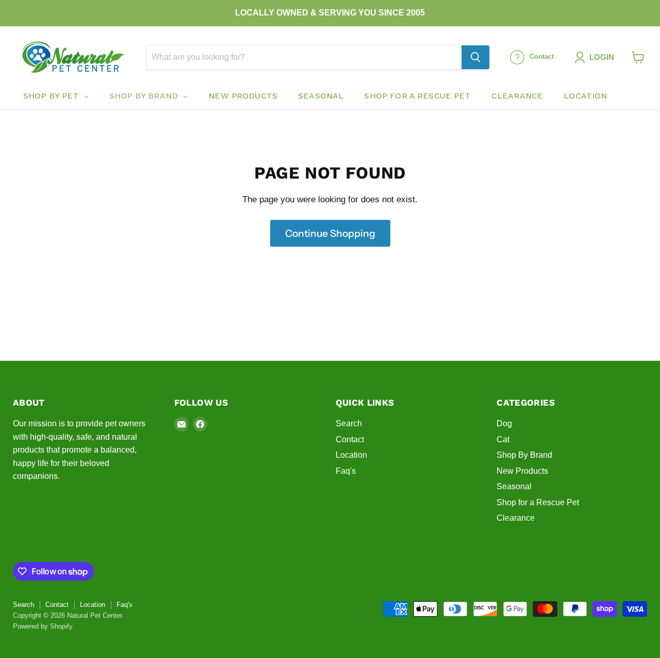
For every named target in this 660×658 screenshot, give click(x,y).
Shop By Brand (524, 455)
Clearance (516, 517)
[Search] (475, 57)
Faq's (346, 471)
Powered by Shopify (43, 626)
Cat (503, 439)
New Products (522, 471)
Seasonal (514, 486)
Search (349, 423)
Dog (504, 423)
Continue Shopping (330, 233)
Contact (350, 439)
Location (351, 455)
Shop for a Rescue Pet (538, 502)
